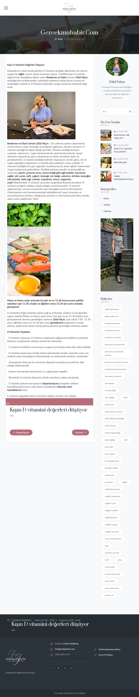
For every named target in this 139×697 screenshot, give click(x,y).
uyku (120, 560)
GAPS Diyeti (110, 426)
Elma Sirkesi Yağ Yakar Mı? (121, 136)
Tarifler (106, 204)
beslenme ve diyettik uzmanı (114, 353)
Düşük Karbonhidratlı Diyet (123, 177)
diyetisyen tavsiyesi (114, 411)
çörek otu (109, 595)
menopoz (109, 482)
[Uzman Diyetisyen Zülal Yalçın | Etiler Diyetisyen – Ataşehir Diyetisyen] (69, 8)
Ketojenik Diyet (112, 461)
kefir (126, 440)
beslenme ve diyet (113, 337)
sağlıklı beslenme (112, 496)
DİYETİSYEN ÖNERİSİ (114, 418)
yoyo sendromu (112, 588)
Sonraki (79, 432)
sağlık (124, 482)
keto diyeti (110, 454)
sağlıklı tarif (110, 503)
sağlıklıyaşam (111, 517)
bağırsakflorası (111, 316)
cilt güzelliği (110, 390)
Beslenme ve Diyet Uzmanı (116, 362)
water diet (109, 581)
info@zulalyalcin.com (65, 649)
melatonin (109, 475)
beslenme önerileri (113, 376)
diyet (125, 397)
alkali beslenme (112, 309)
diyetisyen (109, 404)
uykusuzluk (110, 567)
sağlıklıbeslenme (112, 489)
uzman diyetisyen (112, 574)
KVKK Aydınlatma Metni (109, 649)
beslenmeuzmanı (112, 323)
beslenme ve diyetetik (115, 344)
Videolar (107, 211)
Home (60, 39)
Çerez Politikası (106, 655)
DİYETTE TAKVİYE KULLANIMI (123, 150)
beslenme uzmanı (112, 330)
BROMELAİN (120, 162)
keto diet (109, 447)
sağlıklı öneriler (112, 531)
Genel (106, 198)
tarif (107, 560)
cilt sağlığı (109, 397)
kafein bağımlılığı (112, 433)
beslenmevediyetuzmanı (116, 369)
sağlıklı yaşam (111, 524)
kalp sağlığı (110, 440)
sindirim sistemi (112, 553)
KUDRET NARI (111, 468)
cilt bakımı (109, 383)
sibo (107, 546)
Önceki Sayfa (22, 432)
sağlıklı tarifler (111, 510)
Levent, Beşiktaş (70, 643)
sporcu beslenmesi (113, 538)
